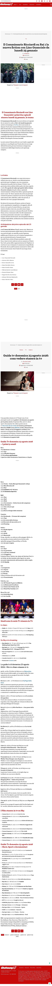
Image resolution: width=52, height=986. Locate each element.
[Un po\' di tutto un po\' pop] (6, 4)
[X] (44, 1)
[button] (51, 4)
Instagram (25, 85)
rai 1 (19, 288)
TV (11, 34)
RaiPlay (16, 125)
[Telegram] (42, 1)
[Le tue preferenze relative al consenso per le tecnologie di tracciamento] (49, 983)
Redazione (26, 53)
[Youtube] (50, 1)
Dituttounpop (7, 34)
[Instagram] (39, 1)
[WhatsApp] (47, 1)
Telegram (16, 85)
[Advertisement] (26, 19)
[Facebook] (36, 1)
